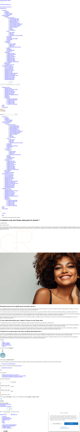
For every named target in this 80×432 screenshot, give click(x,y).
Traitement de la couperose (10, 77)
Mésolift (8, 47)
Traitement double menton (9, 79)
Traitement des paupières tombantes (11, 73)
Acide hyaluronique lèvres (14, 18)
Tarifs (3, 105)
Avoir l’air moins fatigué (9, 66)
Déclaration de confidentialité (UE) (8, 425)
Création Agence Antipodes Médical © (9, 424)
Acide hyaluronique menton (14, 22)
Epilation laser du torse (11, 56)
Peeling (8, 42)
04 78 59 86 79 (3, 405)
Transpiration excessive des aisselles (16, 35)
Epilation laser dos (10, 55)
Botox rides (11, 34)
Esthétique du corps (6, 87)
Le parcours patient (8, 14)
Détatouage (7, 95)
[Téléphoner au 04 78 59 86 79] (1, 431)
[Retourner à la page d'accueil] (10, 85)
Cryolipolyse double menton (12, 98)
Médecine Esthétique (6, 417)
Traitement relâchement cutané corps (11, 94)
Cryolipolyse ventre (10, 100)
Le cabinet (7, 11)
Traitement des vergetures (9, 93)
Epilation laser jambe (11, 59)
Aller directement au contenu (5, 0)
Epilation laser (7, 52)
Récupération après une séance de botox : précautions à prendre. (14, 375)
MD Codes (11, 29)
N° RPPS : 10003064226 (7, 427)
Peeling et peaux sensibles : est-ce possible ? (10, 374)
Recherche (2, 114)
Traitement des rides (8, 72)
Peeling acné (11, 45)
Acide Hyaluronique (11, 17)
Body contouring (8, 62)
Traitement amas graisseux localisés (11, 89)
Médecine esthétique (6, 15)
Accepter (71, 423)
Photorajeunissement (11, 50)
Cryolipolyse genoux (11, 101)
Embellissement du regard (9, 69)
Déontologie (7, 12)
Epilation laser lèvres (11, 53)
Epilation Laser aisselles (11, 54)
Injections (6, 16)
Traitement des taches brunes (10, 74)
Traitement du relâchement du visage (11, 75)
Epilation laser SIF (10, 57)
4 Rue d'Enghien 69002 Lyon (5, 4)
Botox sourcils (12, 32)
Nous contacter (5, 107)
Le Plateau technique (8, 13)
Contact (3, 422)
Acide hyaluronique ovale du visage (16, 23)
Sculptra (8, 40)
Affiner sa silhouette (6, 342)
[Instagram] (2, 2)
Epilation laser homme (11, 60)
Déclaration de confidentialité (65, 428)
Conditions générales (6, 426)
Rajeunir (4, 346)
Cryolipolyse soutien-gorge (12, 99)
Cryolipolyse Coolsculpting (12, 104)
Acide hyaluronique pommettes (15, 24)
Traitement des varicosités (9, 92)
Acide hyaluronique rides (14, 19)
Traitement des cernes (9, 71)
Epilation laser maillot (11, 58)
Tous (3, 341)
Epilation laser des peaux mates (13, 61)
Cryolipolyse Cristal (10, 102)
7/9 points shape (12, 30)
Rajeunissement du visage (7, 65)
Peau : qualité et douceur (6, 344)
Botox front (11, 33)
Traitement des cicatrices (9, 90)
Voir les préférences (57, 423)
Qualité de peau (7, 41)
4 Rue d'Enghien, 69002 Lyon (5, 404)
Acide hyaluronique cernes (14, 20)
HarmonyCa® (9, 51)
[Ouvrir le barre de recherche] (1, 112)
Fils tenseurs (9, 36)
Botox (8, 31)
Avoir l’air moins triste (9, 67)
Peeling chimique (12, 43)
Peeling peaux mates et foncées (15, 46)
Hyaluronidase (9, 39)
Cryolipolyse (7, 97)
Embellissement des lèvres (9, 78)
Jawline (10, 28)
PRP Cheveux (7, 63)
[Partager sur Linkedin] (2, 351)
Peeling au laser (12, 44)
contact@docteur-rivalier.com (5, 406)
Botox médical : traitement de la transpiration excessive (12, 376)
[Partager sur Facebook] (2, 350)
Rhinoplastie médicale (13, 21)
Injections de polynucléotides (12, 38)
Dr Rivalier (4, 10)
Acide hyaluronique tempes (14, 25)
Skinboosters (9, 37)
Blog (3, 106)
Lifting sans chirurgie (13, 27)
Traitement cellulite (8, 88)
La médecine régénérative (9, 64)
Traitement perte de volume (10, 76)
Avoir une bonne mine (9, 68)
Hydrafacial (9, 49)
